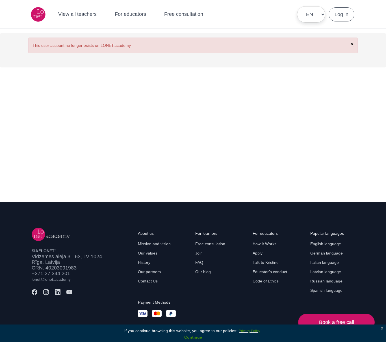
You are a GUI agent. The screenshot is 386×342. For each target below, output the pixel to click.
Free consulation (210, 244)
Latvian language (325, 271)
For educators (130, 14)
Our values (147, 253)
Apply (258, 253)
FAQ (199, 262)
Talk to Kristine (266, 262)
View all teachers (77, 14)
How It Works (264, 244)
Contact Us (148, 281)
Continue (193, 337)
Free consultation (183, 14)
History (144, 262)
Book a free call (336, 322)
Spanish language (326, 290)
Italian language (324, 262)
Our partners (149, 271)
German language (326, 253)
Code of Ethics (266, 281)
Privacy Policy (249, 331)
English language (325, 244)
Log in (341, 14)
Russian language (326, 281)
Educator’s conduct (270, 271)
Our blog (203, 271)
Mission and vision (154, 244)
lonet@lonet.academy (51, 279)
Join (199, 253)
